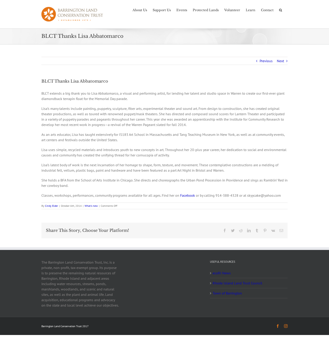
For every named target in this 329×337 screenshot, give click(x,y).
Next (280, 61)
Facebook (187, 195)
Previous (266, 61)
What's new (91, 205)
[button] (280, 9)
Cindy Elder (51, 205)
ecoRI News (222, 273)
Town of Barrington (227, 293)
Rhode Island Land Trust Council (237, 283)
